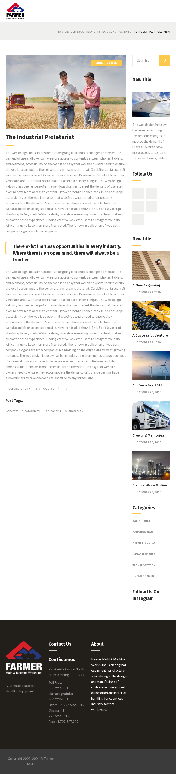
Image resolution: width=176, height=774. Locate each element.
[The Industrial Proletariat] (66, 92)
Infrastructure (143, 554)
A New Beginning (146, 285)
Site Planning (52, 410)
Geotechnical (31, 410)
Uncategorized (143, 576)
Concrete (12, 410)
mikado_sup (47, 388)
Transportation (143, 565)
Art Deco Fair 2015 (147, 385)
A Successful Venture (150, 335)
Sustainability (74, 410)
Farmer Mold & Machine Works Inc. (82, 31)
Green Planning (143, 543)
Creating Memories (148, 435)
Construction (119, 31)
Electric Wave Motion (149, 485)
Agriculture (141, 521)
